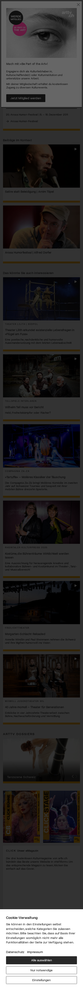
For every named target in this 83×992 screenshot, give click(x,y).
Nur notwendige (41, 970)
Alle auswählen (41, 960)
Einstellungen (41, 980)
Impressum (35, 952)
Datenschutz (15, 952)
